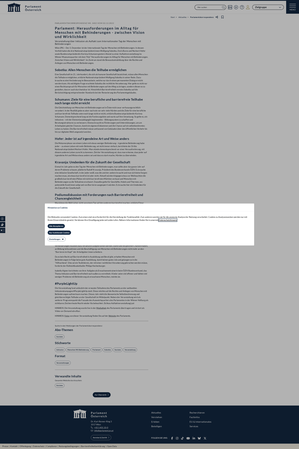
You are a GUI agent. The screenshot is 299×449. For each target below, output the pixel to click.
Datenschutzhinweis (168, 220)
